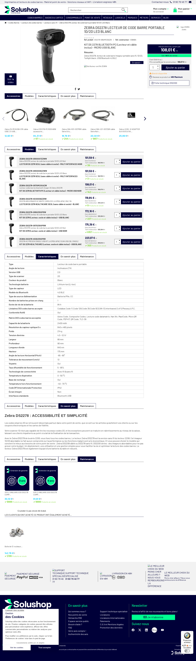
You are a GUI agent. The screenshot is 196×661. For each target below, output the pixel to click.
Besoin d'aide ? (75, 624)
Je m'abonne (155, 617)
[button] (35, 17)
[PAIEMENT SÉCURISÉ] (24, 579)
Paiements (105, 621)
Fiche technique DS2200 (165, 83)
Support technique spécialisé (113, 611)
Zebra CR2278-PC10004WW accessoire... (44, 130)
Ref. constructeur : (122, 40)
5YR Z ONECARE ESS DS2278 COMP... (45, 493)
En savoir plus (68, 95)
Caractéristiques (47, 95)
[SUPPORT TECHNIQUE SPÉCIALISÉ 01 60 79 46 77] (74, 582)
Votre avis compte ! (77, 631)
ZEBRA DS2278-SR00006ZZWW (33, 171)
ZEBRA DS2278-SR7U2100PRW (32, 225)
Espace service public (78, 621)
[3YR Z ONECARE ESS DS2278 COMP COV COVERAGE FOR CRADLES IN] (17, 478)
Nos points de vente (77, 614)
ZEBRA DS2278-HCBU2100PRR (32, 239)
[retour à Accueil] (5, 23)
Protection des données (111, 627)
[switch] (187, 650)
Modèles (29, 95)
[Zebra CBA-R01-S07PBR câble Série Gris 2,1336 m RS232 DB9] (74, 115)
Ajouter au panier (131, 161)
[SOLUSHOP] (21, 10)
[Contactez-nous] (190, 1)
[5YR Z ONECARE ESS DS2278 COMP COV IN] (45, 478)
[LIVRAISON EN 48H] (116, 579)
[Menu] (191, 632)
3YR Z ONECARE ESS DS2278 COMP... (16, 493)
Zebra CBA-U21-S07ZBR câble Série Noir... (103, 130)
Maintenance (87, 95)
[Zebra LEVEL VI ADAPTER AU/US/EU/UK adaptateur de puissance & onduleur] (131, 115)
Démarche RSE (75, 618)
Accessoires (13, 149)
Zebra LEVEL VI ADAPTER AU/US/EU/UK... (129, 130)
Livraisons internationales (112, 618)
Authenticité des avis (78, 634)
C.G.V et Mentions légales (112, 624)
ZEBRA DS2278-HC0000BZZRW (33, 199)
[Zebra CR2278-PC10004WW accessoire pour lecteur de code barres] (45, 115)
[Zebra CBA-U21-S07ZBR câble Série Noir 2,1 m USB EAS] (103, 115)
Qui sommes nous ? (77, 611)
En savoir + (136, 62)
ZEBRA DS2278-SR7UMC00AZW (33, 185)
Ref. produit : (89, 40)
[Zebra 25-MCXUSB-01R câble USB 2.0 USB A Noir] (17, 115)
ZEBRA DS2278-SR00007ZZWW (33, 159)
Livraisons (105, 614)
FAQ (70, 627)
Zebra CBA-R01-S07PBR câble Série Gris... (74, 130)
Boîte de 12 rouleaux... (14, 546)
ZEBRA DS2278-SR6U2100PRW (32, 212)
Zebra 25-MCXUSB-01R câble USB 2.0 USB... (16, 130)
